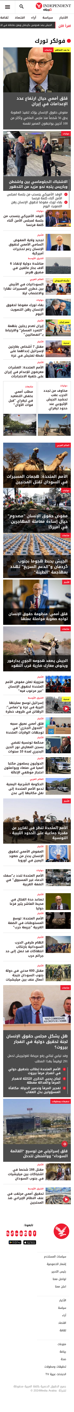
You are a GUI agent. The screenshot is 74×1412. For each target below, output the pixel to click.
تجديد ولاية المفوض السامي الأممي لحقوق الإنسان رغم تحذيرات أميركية (26, 246)
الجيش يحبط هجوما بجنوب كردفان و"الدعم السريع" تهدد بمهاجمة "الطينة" (39, 566)
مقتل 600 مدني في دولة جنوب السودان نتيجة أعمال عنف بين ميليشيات (25, 975)
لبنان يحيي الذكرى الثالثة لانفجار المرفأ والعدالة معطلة (36, 1081)
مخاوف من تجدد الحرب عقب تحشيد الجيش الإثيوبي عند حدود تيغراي (55, 399)
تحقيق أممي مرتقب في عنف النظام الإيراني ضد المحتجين (25, 1198)
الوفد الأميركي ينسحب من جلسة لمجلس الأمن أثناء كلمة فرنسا (34, 196)
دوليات (66, 134)
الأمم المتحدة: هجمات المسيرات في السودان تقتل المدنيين (37, 479)
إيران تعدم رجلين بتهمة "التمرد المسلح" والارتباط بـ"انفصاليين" (24, 330)
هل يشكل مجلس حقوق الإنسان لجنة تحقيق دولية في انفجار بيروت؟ (37, 1041)
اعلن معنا (60, 1287)
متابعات (48, 50)
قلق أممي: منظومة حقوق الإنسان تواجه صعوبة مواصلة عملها (38, 616)
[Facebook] (34, 1233)
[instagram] (25, 1233)
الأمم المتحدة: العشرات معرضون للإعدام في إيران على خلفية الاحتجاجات (24, 371)
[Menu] (7, 7)
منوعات (62, 1344)
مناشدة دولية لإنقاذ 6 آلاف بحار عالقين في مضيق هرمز (27, 267)
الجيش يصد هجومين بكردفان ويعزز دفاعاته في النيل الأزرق (36, 25)
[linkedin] (16, 1233)
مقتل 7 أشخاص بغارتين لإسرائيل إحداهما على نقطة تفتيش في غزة (26, 351)
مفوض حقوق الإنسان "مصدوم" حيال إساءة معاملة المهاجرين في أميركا (38, 521)
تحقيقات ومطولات (60, 1101)
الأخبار (63, 17)
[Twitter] (30, 1233)
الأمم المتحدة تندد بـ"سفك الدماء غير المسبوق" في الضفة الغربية (23, 879)
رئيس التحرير (59, 1272)
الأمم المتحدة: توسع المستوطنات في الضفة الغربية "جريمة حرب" (26, 922)
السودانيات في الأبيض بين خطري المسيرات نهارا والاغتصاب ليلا (24, 288)
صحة (63, 1359)
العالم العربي (37, 279)
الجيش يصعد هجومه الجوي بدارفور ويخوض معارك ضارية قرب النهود (37, 663)
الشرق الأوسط (36, 258)
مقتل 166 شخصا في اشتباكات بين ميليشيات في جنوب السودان (26, 1174)
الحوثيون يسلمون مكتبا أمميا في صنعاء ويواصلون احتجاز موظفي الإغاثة (24, 767)
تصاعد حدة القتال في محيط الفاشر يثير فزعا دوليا (27, 903)
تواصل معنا (59, 1279)
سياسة (47, 17)
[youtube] (21, 1233)
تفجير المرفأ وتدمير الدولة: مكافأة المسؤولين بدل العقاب (34, 1090)
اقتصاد (20, 17)
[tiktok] (12, 1233)
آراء (33, 17)
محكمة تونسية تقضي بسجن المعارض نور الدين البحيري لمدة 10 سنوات (25, 746)
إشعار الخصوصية (56, 1264)
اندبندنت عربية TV (55, 1374)
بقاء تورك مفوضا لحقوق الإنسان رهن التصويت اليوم (36, 204)
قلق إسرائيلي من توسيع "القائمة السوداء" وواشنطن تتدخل (39, 1154)
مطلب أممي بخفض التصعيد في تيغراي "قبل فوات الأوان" (20, 398)
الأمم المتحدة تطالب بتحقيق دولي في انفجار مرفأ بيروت (34, 1071)
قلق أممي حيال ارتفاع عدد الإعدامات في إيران (42, 101)
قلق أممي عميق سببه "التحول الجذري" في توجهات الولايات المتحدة (25, 728)
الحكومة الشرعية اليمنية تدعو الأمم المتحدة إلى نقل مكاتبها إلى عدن (25, 788)
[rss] (7, 1233)
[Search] (21, 7)
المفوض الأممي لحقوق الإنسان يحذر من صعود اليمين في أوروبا (26, 855)
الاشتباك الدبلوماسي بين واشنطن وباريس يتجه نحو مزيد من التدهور (38, 184)
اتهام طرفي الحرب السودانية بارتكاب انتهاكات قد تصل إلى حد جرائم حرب (25, 949)
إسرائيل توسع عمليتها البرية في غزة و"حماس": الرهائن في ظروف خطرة (25, 707)
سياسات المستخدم (55, 1257)
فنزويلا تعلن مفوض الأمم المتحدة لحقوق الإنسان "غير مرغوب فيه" (24, 686)
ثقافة (63, 1330)
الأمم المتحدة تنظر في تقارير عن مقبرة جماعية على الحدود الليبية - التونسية (39, 832)
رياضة (63, 1352)
